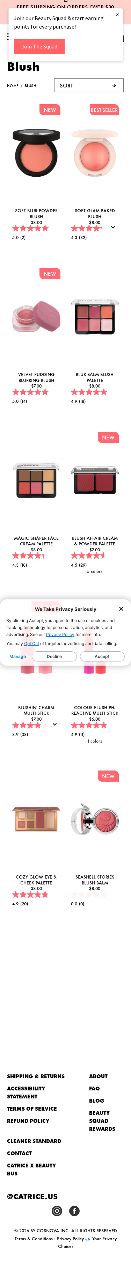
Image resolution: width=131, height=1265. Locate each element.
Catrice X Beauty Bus (31, 1169)
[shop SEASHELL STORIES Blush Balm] (95, 820)
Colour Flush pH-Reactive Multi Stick (94, 710)
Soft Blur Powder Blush (36, 213)
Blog (96, 1100)
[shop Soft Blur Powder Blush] (36, 154)
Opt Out (31, 643)
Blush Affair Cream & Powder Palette (95, 540)
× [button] (117, 14)
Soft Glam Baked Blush (95, 213)
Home (13, 85)
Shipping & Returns (36, 1076)
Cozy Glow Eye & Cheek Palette (36, 879)
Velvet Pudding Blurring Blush (36, 376)
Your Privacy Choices (87, 1242)
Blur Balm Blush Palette (95, 376)
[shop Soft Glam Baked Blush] (95, 154)
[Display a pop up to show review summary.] (114, 229)
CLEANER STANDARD (34, 1141)
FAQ (94, 1088)
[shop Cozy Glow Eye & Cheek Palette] (36, 820)
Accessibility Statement (26, 1092)
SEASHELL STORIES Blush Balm (94, 879)
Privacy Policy (60, 634)
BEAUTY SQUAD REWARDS (102, 1121)
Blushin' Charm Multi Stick (36, 710)
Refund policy (28, 1121)
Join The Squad (39, 46)
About (98, 1076)
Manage (17, 656)
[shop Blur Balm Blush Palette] (95, 318)
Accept (102, 656)
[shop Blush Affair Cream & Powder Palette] (95, 481)
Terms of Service (32, 1108)
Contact (19, 1153)
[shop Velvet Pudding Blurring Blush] (36, 318)
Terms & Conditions (34, 1238)
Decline (54, 656)
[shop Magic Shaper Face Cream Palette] (36, 481)
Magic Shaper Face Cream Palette (36, 540)
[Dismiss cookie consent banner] (121, 609)
